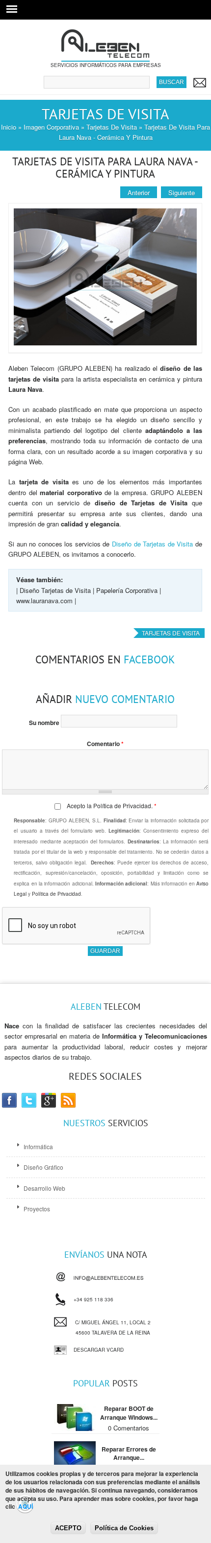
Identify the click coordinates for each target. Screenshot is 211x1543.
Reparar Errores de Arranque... (129, 1453)
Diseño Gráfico (43, 1167)
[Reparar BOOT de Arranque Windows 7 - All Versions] (75, 1428)
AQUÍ (25, 1506)
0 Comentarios (128, 1427)
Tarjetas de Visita (111, 127)
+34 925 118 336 (93, 1297)
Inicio (8, 127)
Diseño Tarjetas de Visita (55, 590)
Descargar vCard (99, 1349)
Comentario (105, 743)
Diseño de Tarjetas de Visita (152, 543)
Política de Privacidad (122, 805)
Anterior (139, 192)
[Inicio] (105, 56)
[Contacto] (199, 83)
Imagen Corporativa (51, 127)
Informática (38, 1146)
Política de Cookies (124, 1528)
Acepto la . (112, 805)
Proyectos (37, 1208)
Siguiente (181, 192)
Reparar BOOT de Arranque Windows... (129, 1413)
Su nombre (45, 722)
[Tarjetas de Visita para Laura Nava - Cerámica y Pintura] (105, 342)
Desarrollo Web (44, 1188)
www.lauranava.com (44, 600)
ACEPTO (68, 1528)
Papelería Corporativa (127, 590)
